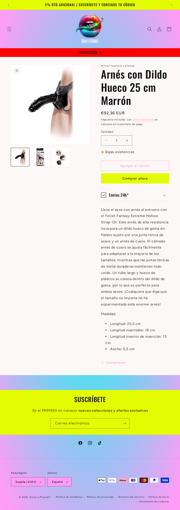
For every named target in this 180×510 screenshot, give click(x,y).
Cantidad (107, 131)
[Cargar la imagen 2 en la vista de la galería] (40, 157)
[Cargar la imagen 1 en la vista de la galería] (20, 157)
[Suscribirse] (124, 423)
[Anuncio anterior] (8, 5)
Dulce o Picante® (40, 497)
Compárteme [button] (116, 363)
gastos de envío (143, 119)
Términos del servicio (131, 497)
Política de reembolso (69, 497)
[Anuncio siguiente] (171, 5)
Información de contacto (154, 501)
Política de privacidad (100, 497)
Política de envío (158, 497)
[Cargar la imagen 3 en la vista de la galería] (61, 157)
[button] (9, 29)
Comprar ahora (135, 178)
